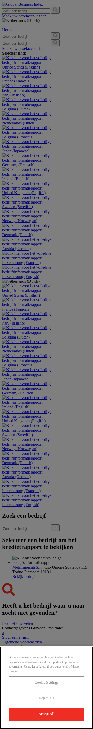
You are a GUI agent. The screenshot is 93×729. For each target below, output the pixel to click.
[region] (46, 687)
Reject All (46, 698)
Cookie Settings (46, 683)
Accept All (46, 714)
